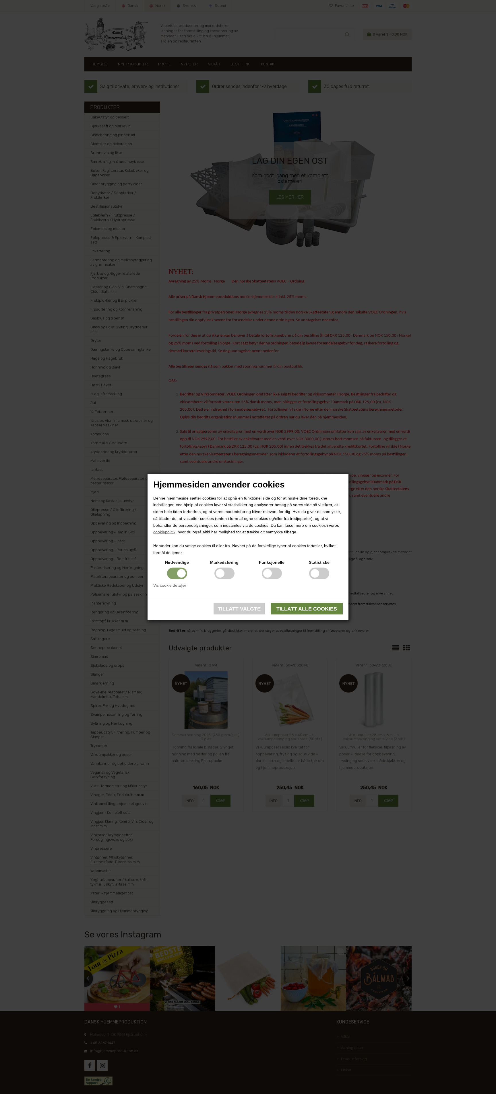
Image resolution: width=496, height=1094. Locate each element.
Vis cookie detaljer (169, 585)
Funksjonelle (271, 562)
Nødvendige (177, 562)
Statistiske (319, 562)
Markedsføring (224, 562)
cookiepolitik (164, 532)
